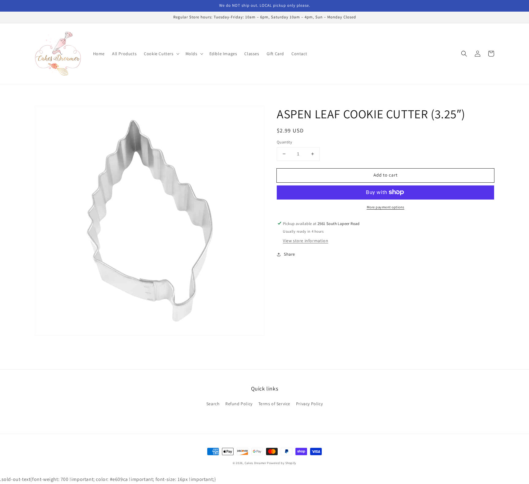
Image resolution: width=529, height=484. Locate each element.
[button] (161, 53)
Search (213, 403)
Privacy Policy (309, 403)
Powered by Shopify (281, 463)
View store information (305, 240)
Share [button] (289, 254)
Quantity (284, 142)
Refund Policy (239, 403)
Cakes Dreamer (255, 463)
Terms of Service (274, 403)
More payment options (385, 206)
